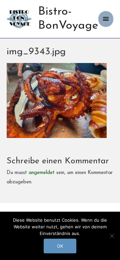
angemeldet (42, 172)
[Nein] (111, 235)
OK (60, 246)
